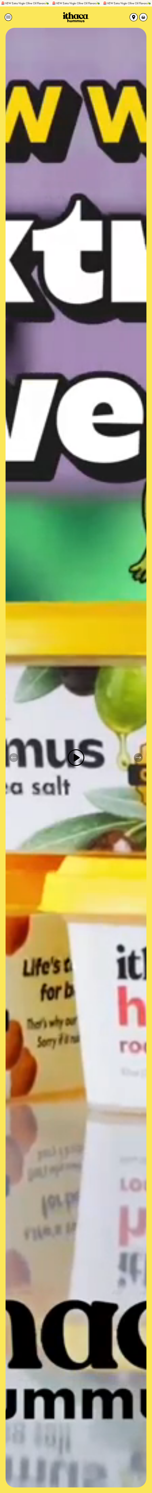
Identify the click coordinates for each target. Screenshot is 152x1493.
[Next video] (138, 757)
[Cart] (143, 17)
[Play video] (76, 757)
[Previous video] (13, 757)
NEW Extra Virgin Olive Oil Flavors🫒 (36, 3)
